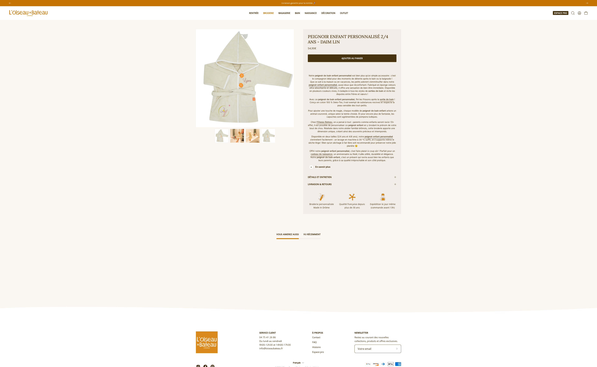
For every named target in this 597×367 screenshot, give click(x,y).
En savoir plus (322, 166)
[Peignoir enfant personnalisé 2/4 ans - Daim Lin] (222, 136)
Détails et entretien (320, 177)
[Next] (587, 3)
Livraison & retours (320, 184)
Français (297, 362)
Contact (316, 337)
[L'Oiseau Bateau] (28, 13)
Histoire (316, 347)
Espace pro (560, 13)
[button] (254, 13)
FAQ (314, 342)
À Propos (317, 332)
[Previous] (10, 3)
